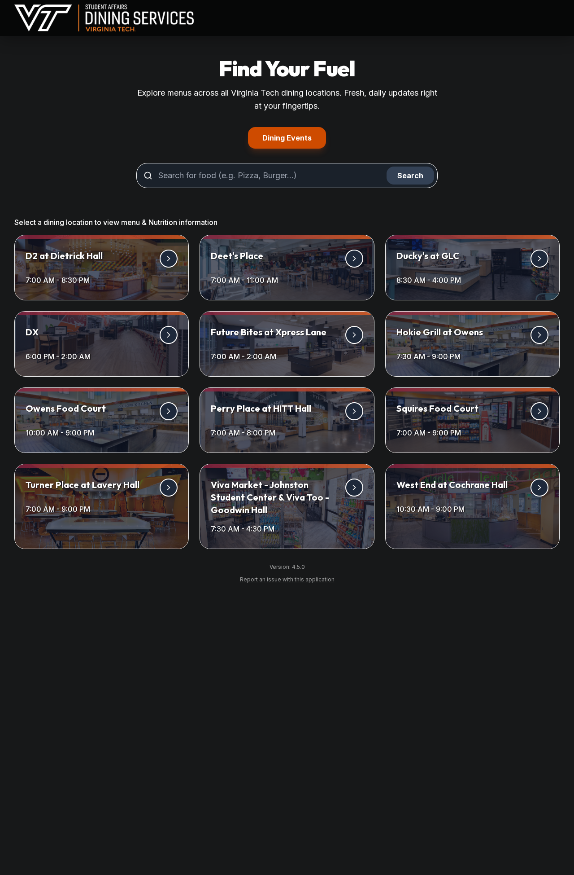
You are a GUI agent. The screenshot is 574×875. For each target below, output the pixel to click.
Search (410, 175)
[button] (101, 267)
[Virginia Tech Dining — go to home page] (104, 18)
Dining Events (294, 137)
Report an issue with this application (291, 579)
